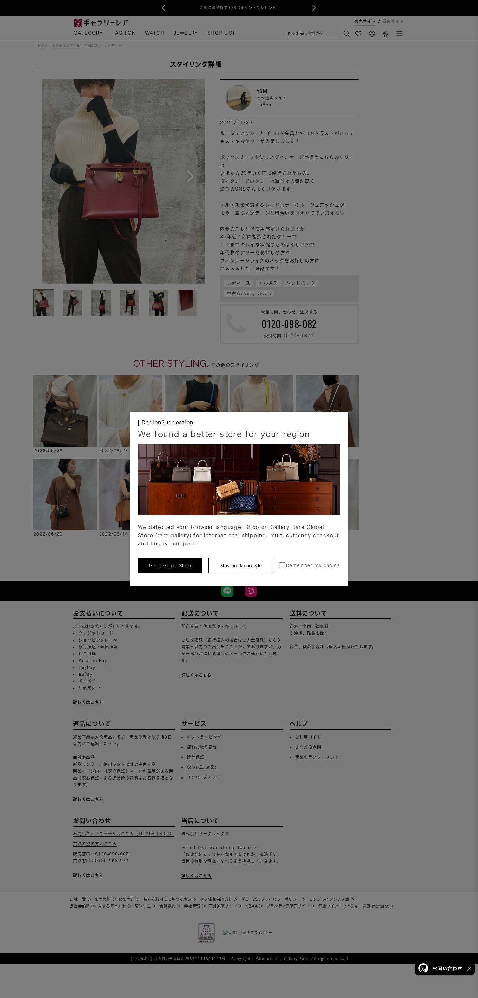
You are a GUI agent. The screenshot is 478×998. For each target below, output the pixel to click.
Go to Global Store (170, 565)
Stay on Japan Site (241, 565)
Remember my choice (313, 565)
